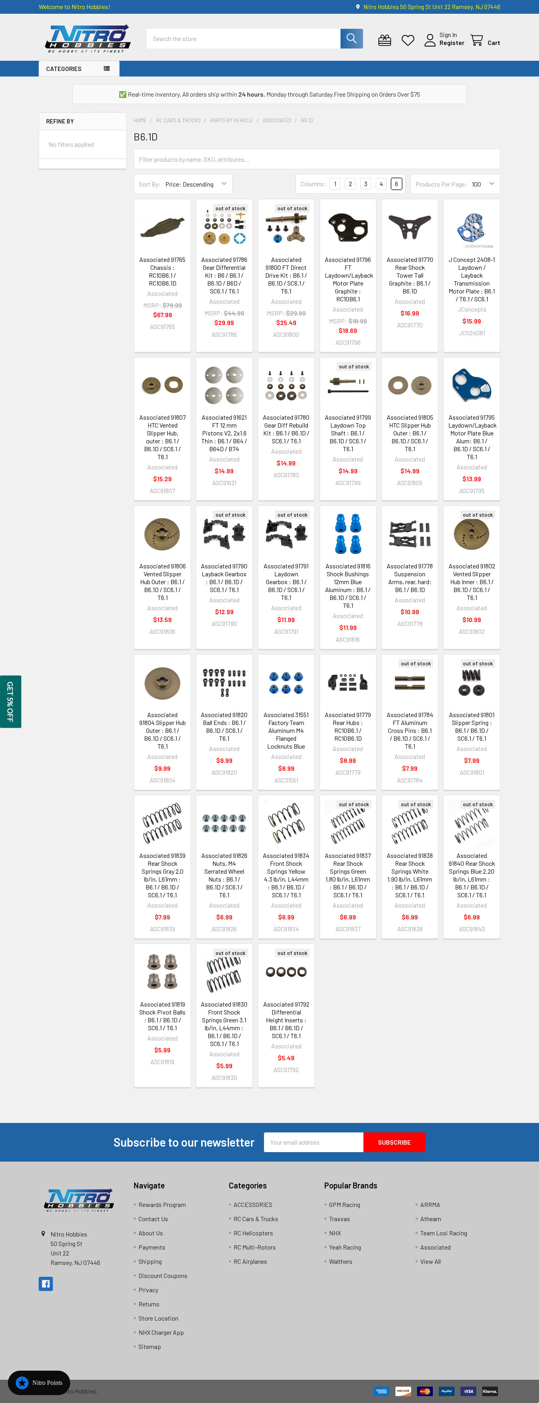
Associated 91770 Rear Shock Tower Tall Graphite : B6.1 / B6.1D (410, 275)
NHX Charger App (161, 1332)
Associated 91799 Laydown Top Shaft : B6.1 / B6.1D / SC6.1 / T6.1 (348, 432)
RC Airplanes (250, 1261)
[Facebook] (46, 1284)
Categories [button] (63, 68)
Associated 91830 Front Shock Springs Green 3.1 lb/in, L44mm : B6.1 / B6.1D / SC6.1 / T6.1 (224, 1023)
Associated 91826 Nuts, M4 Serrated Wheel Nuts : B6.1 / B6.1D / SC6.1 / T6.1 (224, 875)
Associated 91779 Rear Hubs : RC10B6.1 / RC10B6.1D (348, 726)
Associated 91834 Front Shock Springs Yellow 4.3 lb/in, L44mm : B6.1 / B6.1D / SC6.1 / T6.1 (286, 875)
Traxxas (339, 1218)
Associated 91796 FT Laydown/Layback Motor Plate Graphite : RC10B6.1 (349, 279)
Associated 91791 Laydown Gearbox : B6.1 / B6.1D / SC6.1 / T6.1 (286, 581)
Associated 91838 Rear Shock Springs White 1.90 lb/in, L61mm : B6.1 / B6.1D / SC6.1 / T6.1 (410, 875)
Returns (148, 1304)
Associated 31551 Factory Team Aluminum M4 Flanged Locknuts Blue (286, 730)
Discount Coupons (162, 1275)
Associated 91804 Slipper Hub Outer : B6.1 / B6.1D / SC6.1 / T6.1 (162, 730)
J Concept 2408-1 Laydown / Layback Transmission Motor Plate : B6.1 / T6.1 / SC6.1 (472, 279)
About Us (150, 1233)
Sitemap (149, 1346)
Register (452, 42)
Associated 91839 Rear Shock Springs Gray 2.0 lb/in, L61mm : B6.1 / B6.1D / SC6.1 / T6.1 (162, 875)
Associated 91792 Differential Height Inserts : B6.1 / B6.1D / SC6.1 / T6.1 (286, 1019)
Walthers (340, 1261)
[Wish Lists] (410, 40)
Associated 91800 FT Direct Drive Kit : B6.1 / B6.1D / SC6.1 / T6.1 (286, 275)
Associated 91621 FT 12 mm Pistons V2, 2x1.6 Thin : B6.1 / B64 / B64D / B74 (224, 432)
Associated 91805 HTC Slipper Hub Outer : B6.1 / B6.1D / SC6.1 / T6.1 (410, 432)
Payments (151, 1247)
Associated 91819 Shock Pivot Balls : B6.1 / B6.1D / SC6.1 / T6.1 (162, 1015)
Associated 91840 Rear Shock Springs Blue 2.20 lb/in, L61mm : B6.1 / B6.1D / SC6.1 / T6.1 (472, 875)
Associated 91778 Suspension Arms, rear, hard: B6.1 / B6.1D (410, 577)
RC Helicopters (253, 1233)
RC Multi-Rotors (255, 1247)
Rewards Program (162, 1204)
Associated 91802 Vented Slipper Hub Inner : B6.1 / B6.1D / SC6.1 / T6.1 (472, 581)
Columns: (313, 183)
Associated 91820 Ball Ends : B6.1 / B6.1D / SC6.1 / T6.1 (224, 726)
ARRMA (430, 1204)
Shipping (150, 1261)
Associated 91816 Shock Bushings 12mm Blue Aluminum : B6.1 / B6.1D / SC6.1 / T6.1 (348, 585)
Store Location (158, 1318)
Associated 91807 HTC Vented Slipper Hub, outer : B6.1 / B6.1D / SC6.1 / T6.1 (162, 436)
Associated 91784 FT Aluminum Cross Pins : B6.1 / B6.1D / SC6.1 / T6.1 (410, 730)
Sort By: (150, 184)
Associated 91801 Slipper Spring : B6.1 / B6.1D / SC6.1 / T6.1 (471, 726)
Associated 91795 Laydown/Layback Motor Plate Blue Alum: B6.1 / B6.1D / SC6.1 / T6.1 (472, 436)
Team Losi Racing (443, 1233)
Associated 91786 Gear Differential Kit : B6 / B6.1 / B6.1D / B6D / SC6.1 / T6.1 (224, 275)
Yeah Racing (345, 1247)
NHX (335, 1233)
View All (430, 1261)
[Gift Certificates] (386, 40)
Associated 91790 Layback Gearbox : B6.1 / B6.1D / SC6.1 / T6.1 (224, 577)
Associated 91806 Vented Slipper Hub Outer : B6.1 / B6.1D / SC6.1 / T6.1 (162, 581)
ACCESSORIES (253, 1204)
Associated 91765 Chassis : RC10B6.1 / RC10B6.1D (162, 271)
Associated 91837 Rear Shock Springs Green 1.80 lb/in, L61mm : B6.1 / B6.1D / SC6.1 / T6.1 (348, 875)
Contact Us (153, 1218)
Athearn (430, 1218)
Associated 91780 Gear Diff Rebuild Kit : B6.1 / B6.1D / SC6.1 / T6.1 (286, 429)
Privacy (148, 1289)
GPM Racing (344, 1204)
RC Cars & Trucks (256, 1218)
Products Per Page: (441, 184)
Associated (435, 1247)
